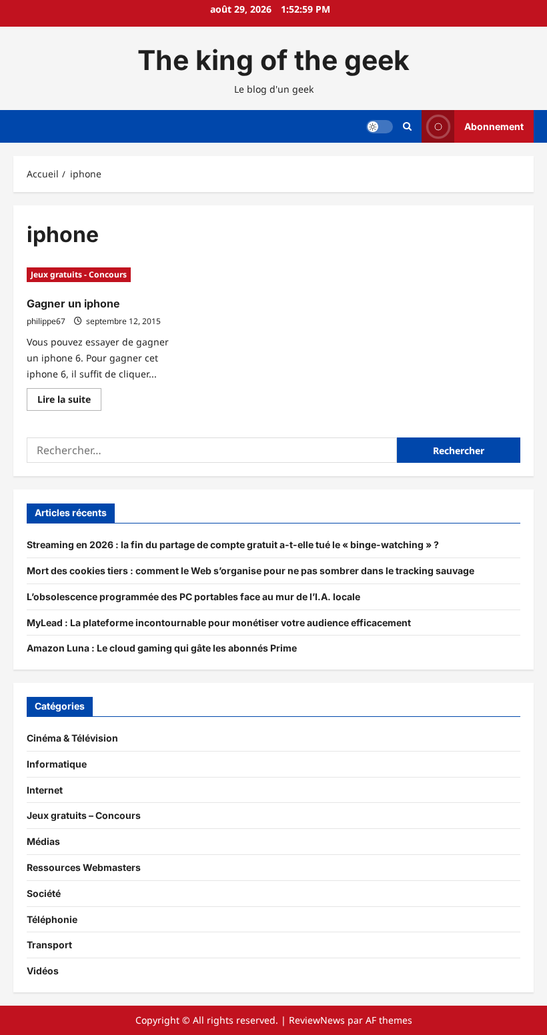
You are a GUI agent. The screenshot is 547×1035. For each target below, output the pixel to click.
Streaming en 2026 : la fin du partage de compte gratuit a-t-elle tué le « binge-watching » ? (233, 544)
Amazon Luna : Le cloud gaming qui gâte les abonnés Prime (162, 648)
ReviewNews (317, 1020)
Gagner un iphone (73, 303)
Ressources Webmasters (84, 867)
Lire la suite (69, 401)
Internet (45, 790)
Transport (49, 944)
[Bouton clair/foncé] (379, 126)
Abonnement (494, 126)
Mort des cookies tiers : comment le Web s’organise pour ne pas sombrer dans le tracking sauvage (250, 570)
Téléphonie (52, 919)
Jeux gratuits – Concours (84, 815)
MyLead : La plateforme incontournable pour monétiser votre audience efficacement (219, 622)
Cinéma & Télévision (72, 738)
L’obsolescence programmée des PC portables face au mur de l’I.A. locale (193, 596)
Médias (43, 841)
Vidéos (43, 970)
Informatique (57, 764)
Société (44, 893)
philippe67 (46, 321)
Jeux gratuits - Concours (79, 274)
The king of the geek (273, 60)
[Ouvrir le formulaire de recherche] (407, 126)
